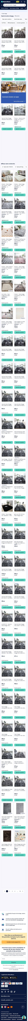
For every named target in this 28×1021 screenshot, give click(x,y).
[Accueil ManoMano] (8, 1)
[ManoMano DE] (8, 1007)
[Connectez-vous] (21, 1)
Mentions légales (5, 1015)
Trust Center (4, 1017)
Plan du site (15, 1013)
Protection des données (15, 1015)
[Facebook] (5, 992)
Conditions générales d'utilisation (15, 1017)
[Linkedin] (2, 992)
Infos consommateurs (6, 1019)
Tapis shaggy (4, 13)
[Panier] (24, 1)
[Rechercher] (4, 5)
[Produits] (2, 5)
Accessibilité (19, 1019)
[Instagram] (11, 992)
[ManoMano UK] (5, 1007)
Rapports (14, 1019)
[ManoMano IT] (2, 1007)
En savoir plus (15, 969)
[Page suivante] (23, 891)
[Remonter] (22, 1007)
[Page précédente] (4, 891)
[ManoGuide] (24, 1018)
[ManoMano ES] (11, 1007)
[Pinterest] (8, 992)
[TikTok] (15, 992)
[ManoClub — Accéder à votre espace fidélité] (18, 1)
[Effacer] (24, 5)
